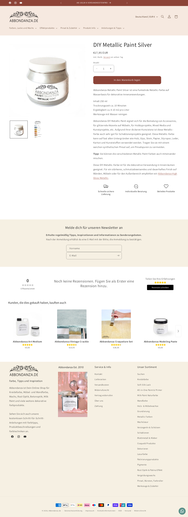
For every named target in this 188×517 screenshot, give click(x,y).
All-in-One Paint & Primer (149, 389)
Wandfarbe (142, 400)
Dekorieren (142, 448)
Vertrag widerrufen (104, 395)
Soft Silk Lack (144, 384)
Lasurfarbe (142, 454)
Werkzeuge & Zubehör (147, 485)
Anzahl (96, 62)
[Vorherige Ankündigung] (61, 3)
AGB (120, 511)
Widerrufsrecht (102, 389)
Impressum (89, 511)
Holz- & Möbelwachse (147, 406)
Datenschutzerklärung (73, 511)
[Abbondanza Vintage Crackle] (72, 324)
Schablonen (143, 432)
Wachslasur (142, 422)
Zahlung (99, 406)
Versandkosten (102, 384)
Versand (106, 57)
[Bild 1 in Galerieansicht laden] (18, 129)
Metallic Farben (144, 416)
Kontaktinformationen (106, 511)
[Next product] (178, 331)
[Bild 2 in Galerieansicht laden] (37, 129)
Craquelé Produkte (146, 443)
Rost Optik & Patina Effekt (149, 469)
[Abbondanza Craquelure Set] (116, 324)
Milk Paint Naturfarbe (147, 395)
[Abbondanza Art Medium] (27, 324)
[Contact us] (182, 511)
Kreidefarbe (143, 379)
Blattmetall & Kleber (147, 438)
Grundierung (143, 411)
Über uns (99, 400)
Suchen (141, 373)
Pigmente (142, 464)
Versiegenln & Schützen (148, 427)
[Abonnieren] (118, 255)
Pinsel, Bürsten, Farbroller (150, 480)
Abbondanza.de (55, 511)
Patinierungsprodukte (148, 459)
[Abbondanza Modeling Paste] (160, 324)
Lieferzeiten (100, 379)
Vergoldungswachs (146, 475)
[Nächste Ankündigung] (127, 3)
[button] (22, 28)
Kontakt (98, 373)
